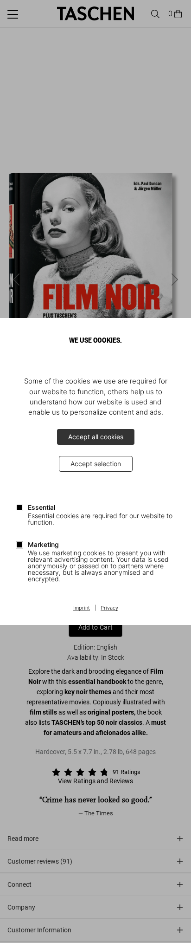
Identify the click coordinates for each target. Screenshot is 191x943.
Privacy (109, 608)
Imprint (81, 608)
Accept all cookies (95, 437)
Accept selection (95, 464)
